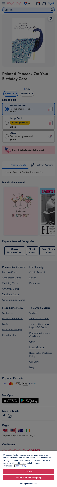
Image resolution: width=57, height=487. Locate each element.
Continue (28, 471)
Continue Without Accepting (28, 477)
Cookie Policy (20, 466)
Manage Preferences (28, 484)
